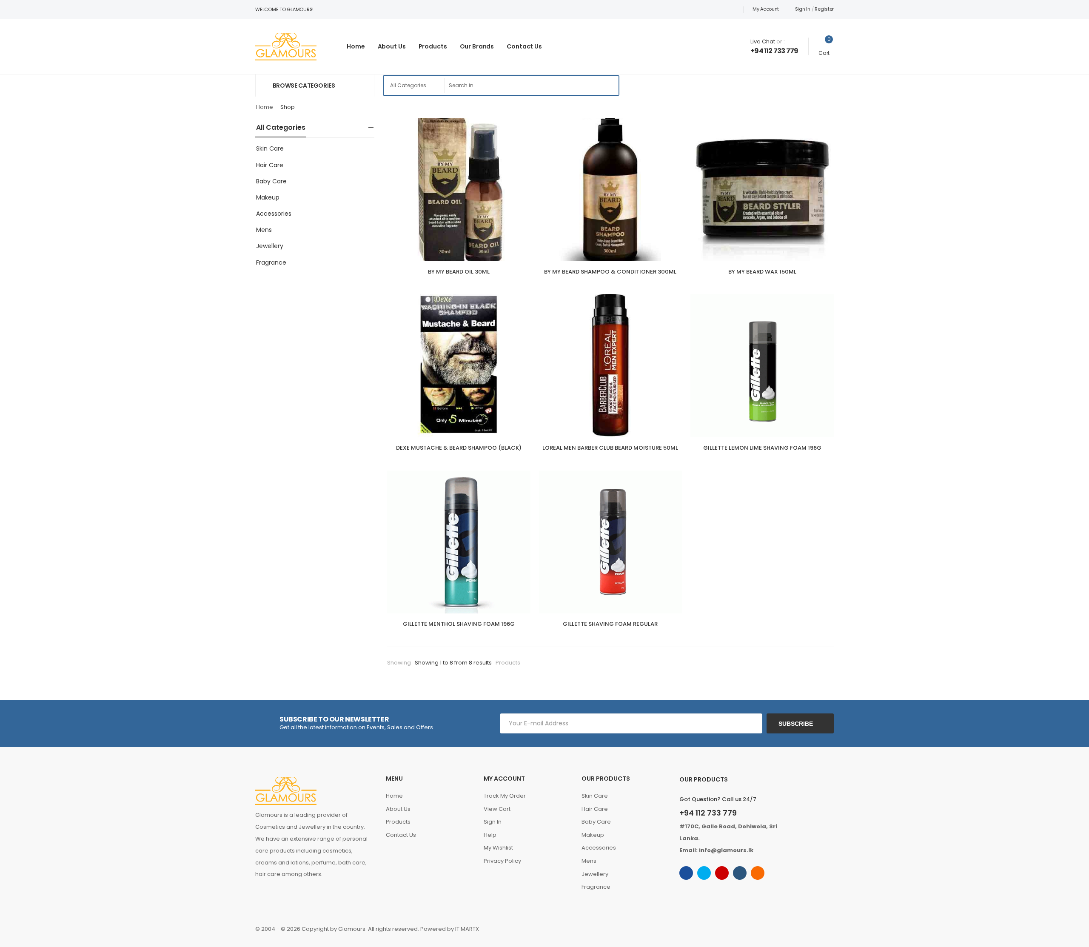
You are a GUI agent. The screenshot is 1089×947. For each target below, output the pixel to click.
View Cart (497, 809)
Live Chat (762, 41)
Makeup (267, 197)
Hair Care (269, 165)
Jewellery (269, 246)
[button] (314, 85)
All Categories (280, 127)
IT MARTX (467, 929)
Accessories (273, 213)
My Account (766, 9)
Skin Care (270, 148)
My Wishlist (498, 848)
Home (356, 46)
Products (433, 46)
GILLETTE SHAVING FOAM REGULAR (610, 624)
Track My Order (505, 796)
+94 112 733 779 (774, 51)
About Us (392, 46)
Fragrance (271, 262)
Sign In (802, 9)
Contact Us (524, 46)
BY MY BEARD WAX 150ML (762, 272)
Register (824, 9)
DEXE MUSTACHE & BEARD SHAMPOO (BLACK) (459, 448)
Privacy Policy (502, 861)
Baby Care (271, 181)
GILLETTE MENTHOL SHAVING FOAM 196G (459, 624)
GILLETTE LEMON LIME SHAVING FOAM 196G (762, 448)
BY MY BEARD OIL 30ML (459, 272)
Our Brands (477, 46)
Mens (264, 229)
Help (490, 835)
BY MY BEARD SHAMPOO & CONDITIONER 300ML (610, 272)
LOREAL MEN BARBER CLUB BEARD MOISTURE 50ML (610, 448)
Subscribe (795, 723)
